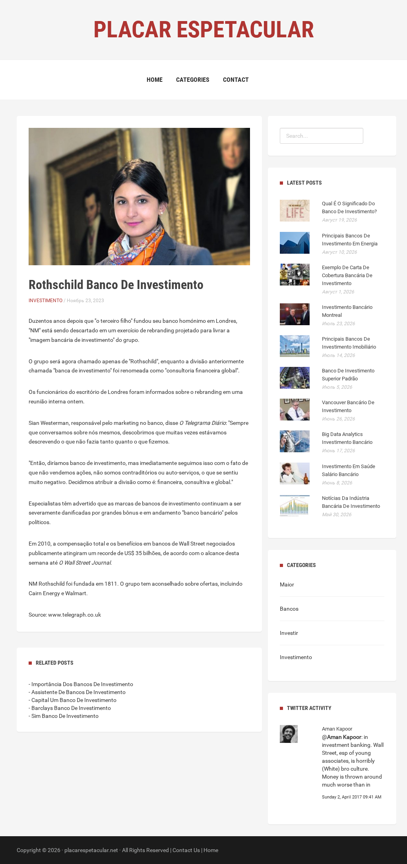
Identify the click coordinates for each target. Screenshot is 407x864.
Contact (236, 79)
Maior (287, 584)
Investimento (45, 300)
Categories (192, 79)
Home (155, 79)
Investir (289, 633)
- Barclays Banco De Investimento (70, 708)
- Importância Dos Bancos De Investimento (81, 684)
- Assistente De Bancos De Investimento (77, 692)
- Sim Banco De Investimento (64, 716)
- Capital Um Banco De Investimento (72, 700)
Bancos (289, 609)
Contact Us (186, 850)
